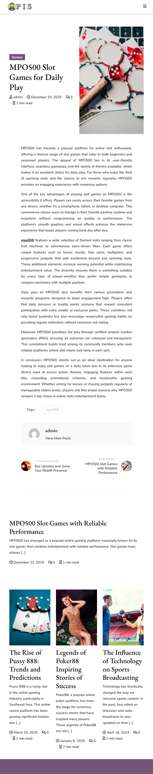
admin (18, 97)
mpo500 (27, 240)
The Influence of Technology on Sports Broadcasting (122, 665)
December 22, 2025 (29, 562)
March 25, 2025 (26, 732)
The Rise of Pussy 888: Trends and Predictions (25, 665)
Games (17, 57)
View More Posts (58, 438)
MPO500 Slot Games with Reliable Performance (58, 527)
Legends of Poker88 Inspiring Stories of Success (71, 669)
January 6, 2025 (72, 741)
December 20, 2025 (46, 97)
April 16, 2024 (118, 732)
